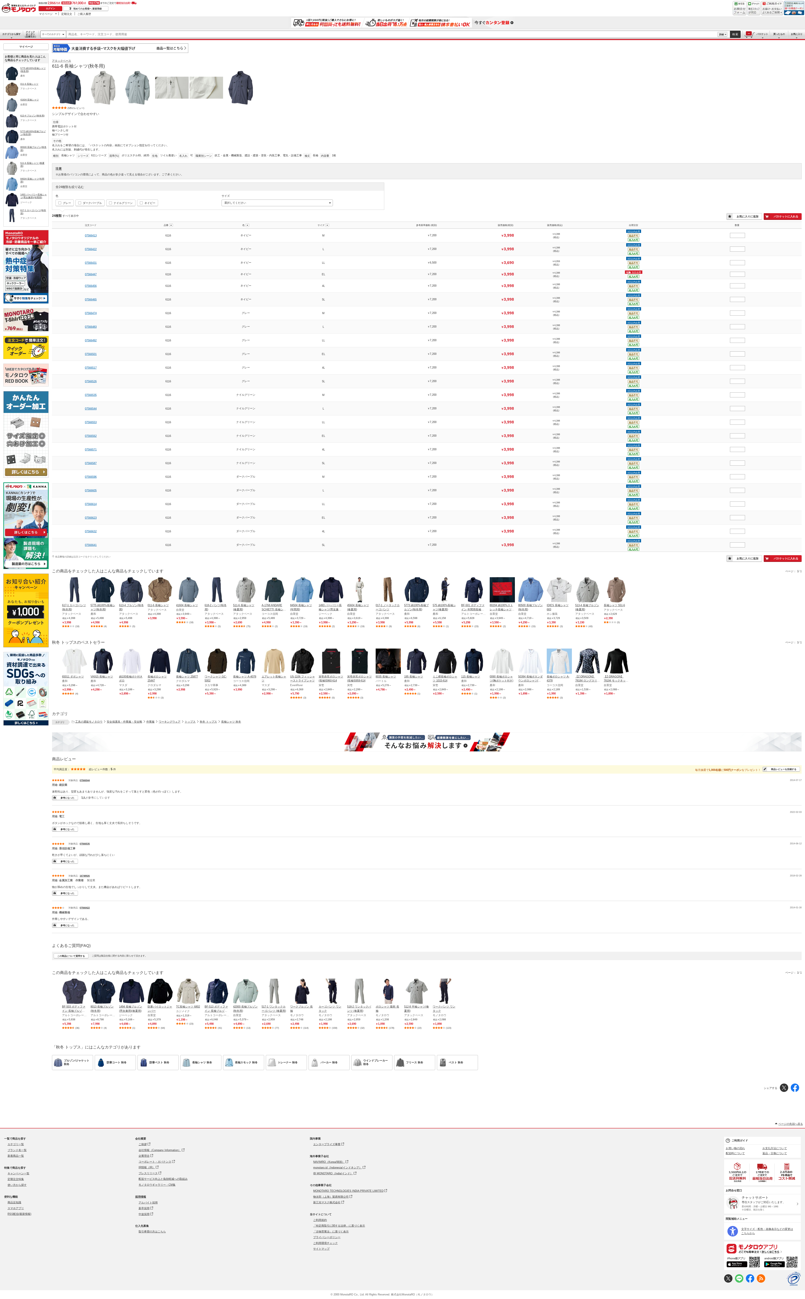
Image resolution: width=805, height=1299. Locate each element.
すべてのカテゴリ (51, 34)
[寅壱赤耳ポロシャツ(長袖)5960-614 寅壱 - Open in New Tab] (331, 662)
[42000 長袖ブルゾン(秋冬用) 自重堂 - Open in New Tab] (245, 992)
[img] (20, 8)
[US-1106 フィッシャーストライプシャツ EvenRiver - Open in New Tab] (302, 662)
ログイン (50, 8)
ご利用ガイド (740, 1140)
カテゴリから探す (11, 34)
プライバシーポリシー (326, 1237)
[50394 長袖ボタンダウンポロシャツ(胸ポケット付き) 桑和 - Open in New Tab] (530, 662)
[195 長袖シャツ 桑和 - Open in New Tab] (416, 662)
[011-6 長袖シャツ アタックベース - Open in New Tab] (160, 590)
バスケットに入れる (786, 216)
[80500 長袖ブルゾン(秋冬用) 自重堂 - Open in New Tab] (530, 590)
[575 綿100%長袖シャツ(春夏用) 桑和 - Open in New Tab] (445, 590)
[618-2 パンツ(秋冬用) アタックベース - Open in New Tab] (217, 590)
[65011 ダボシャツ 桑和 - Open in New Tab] (74, 662)
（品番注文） (30, 34)
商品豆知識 (14, 1202)
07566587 (91, 463)
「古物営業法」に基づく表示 (331, 1231)
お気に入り (796, 34)
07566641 (91, 545)
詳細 (721, 34)
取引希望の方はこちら (152, 1231)
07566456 (91, 285)
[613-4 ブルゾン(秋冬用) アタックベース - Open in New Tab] (131, 590)
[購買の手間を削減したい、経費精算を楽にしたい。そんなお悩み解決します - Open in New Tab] (427, 742)
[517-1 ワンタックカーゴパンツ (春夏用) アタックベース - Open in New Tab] (274, 992)
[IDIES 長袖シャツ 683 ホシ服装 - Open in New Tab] (559, 590)
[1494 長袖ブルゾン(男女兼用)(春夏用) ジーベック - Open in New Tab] (131, 992)
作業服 (150, 721)
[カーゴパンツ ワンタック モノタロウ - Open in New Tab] (331, 992)
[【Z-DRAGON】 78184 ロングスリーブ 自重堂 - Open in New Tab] (587, 662)
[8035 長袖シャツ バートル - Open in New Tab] (388, 662)
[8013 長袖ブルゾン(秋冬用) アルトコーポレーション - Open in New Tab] (103, 992)
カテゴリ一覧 (16, 1144)
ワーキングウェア (169, 721)
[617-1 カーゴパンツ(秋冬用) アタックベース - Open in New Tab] (74, 590)
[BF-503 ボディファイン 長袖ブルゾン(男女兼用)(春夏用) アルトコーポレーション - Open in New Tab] (74, 992)
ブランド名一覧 (17, 1150)
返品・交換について (774, 1153)
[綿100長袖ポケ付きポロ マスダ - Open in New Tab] (131, 662)
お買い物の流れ (735, 1148)
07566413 (91, 235)
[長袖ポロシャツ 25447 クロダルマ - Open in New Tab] (160, 662)
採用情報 (140, 1196)
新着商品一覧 (16, 1155)
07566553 (91, 422)
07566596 (91, 476)
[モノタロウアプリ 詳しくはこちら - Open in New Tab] (762, 1248)
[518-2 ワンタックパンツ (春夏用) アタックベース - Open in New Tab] (359, 992)
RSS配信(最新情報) (19, 1213)
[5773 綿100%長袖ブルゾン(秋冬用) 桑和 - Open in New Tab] (416, 590)
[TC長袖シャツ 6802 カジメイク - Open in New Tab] (188, 992)
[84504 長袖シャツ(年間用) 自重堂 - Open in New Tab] (302, 590)
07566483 (91, 326)
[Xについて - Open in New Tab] (728, 1281)
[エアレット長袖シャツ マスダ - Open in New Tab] (274, 662)
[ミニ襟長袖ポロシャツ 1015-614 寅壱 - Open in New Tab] (445, 662)
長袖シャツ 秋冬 (231, 721)
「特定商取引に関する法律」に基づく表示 (339, 1225)
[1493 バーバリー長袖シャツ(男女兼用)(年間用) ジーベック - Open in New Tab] (331, 590)
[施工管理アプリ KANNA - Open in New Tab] (26, 536)
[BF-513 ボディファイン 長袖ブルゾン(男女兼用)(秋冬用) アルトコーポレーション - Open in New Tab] (217, 992)
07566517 (91, 367)
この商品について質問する (71, 956)
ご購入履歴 (84, 13)
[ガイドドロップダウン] (772, 11)
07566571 (91, 449)
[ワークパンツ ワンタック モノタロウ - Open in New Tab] (445, 992)
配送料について (735, 1153)
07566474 (91, 313)
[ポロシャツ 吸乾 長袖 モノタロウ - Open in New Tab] (388, 992)
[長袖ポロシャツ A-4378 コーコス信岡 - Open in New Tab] (559, 662)
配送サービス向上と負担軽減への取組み (163, 1178)
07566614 (91, 504)
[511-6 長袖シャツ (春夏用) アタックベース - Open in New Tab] (245, 590)
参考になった (67, 797)
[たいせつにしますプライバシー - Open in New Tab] (794, 1279)
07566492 (91, 340)
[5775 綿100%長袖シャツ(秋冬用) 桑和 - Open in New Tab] (103, 590)
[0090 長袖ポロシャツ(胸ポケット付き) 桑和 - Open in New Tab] (502, 662)
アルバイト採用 (148, 1202)
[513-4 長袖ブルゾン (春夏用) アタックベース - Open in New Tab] (587, 590)
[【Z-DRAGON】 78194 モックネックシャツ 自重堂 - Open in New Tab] (616, 662)
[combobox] (391, 34)
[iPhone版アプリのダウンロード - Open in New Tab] (743, 1262)
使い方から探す (17, 1185)
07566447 (91, 274)
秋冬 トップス (208, 721)
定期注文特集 (16, 1179)
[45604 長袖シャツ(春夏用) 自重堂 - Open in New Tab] (359, 590)
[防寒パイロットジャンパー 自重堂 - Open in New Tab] (160, 992)
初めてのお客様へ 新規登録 (87, 8)
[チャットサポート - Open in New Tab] (753, 8)
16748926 (85, 876)
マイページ (46, 13)
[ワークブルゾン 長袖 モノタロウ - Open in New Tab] (302, 992)
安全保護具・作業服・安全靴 (124, 721)
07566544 (91, 408)
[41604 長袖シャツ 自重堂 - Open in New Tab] (188, 590)
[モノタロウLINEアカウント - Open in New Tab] (739, 1281)
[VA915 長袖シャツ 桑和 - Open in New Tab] (103, 662)
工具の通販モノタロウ (89, 721)
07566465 (91, 299)
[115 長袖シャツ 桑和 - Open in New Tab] (473, 662)
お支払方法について (774, 1148)
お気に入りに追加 (747, 216)
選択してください (235, 202)
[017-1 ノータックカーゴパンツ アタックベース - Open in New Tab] (388, 590)
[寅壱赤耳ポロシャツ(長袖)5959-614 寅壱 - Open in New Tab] (359, 662)
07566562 (91, 435)
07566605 (91, 490)
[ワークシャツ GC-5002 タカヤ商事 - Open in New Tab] (217, 662)
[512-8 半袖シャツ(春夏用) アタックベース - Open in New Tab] (416, 992)
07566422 (91, 249)
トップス (190, 721)
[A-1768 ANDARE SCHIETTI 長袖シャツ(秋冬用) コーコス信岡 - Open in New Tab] (274, 590)
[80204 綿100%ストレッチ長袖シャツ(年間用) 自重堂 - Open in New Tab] (502, 590)
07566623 (91, 517)
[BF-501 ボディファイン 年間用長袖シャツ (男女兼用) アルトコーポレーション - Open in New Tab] (473, 590)
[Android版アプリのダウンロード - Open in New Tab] (781, 1262)
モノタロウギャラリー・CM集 (157, 1184)
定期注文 (66, 13)
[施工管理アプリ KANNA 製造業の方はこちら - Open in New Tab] (26, 568)
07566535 (91, 395)
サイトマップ (321, 1248)
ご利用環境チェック (325, 1243)
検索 (735, 34)
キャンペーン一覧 (18, 1173)
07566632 (91, 531)
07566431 (91, 262)
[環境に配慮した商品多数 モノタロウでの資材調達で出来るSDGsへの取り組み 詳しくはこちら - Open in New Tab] (26, 724)
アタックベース (61, 60)
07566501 (91, 354)
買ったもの (779, 34)
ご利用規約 (320, 1220)
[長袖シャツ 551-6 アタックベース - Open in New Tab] (616, 590)
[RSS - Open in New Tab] (761, 1281)
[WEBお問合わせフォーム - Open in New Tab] (740, 8)
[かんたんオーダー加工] (26, 476)
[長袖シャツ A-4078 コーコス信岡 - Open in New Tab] (245, 662)
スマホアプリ (16, 1208)
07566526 (91, 381)
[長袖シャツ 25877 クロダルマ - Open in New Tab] (188, 662)
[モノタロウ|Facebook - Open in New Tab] (750, 1281)
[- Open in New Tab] (738, 1172)
